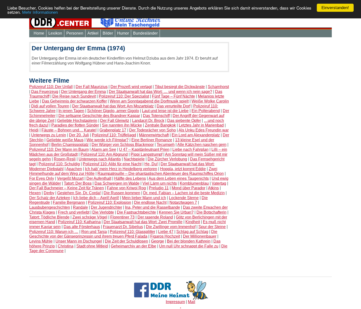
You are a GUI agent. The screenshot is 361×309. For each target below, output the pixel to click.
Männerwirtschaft (154, 135)
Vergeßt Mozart (70, 178)
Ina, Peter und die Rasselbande (152, 207)
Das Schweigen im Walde (117, 183)
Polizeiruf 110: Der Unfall (51, 87)
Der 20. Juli (79, 135)
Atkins (213, 188)
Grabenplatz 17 (112, 130)
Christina (65, 246)
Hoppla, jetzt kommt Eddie (183, 169)
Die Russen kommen (122, 193)
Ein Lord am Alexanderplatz (196, 135)
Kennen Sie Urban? (176, 212)
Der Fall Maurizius (92, 87)
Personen (74, 33)
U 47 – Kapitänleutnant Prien (144, 149)
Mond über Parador (188, 188)
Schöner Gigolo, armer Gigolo (113, 111)
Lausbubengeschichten (49, 207)
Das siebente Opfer (184, 120)
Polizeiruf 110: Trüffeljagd (114, 135)
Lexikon (55, 33)
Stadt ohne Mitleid (92, 246)
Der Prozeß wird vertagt (131, 87)
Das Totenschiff (156, 116)
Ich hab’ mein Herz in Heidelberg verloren (121, 169)
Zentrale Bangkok (160, 125)
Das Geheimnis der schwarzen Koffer (74, 101)
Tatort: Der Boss (78, 183)
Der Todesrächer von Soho (152, 130)
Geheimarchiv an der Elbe (133, 246)
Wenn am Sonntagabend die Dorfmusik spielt (149, 101)
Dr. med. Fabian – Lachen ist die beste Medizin (184, 193)
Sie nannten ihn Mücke (122, 125)
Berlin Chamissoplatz (70, 144)
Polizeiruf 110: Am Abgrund (104, 154)
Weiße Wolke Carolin (210, 101)
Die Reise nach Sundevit (74, 96)
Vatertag (219, 183)
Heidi (34, 130)
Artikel (92, 33)
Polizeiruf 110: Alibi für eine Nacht (112, 164)
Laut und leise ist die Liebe (165, 111)
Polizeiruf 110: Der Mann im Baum (59, 149)
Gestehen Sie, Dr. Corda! (79, 193)
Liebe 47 (165, 232)
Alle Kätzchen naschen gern (201, 144)
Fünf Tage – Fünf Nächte (173, 96)
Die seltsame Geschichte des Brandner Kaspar (99, 116)
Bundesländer (145, 33)
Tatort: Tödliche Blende (49, 217)
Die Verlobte (103, 212)
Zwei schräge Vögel (89, 217)
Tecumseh (166, 144)
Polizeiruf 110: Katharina (79, 222)
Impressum (175, 302)
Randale (80, 207)
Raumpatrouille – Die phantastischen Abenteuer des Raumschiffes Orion (160, 173)
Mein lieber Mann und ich (144, 198)
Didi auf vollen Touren (50, 106)
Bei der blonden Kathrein (188, 241)
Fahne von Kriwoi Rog (126, 188)
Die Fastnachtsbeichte (136, 212)
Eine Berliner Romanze (151, 140)
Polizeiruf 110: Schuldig (59, 164)
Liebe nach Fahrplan (190, 149)
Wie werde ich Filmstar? (107, 140)
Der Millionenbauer (199, 236)
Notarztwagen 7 (183, 202)
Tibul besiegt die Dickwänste (180, 87)
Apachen (74, 169)
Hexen (35, 193)
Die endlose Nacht (150, 202)
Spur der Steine (212, 227)
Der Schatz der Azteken (49, 198)
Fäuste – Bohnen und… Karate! (69, 130)
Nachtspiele (134, 159)
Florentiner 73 (122, 217)
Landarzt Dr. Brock (148, 120)
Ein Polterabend (206, 111)
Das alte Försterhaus (82, 227)
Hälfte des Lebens (130, 178)
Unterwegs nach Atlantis (100, 159)
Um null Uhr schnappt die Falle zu (188, 246)
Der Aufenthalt (98, 178)
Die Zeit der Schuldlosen (126, 241)
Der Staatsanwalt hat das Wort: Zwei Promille (143, 222)
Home (39, 33)
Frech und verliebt (73, 212)
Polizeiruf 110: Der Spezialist (124, 96)
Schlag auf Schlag (192, 232)
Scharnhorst (218, 87)
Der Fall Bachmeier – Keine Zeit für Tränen (66, 188)
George (157, 241)
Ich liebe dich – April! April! (96, 198)
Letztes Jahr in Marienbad (201, 125)
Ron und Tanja (94, 232)
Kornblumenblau (194, 183)
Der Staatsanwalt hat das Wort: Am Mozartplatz (113, 106)
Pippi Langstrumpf (146, 154)
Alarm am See (103, 149)
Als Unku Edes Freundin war (204, 130)
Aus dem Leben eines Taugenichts (179, 178)
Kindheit (192, 222)
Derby (49, 193)
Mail (191, 302)
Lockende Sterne (184, 198)
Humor (123, 33)
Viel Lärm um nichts (159, 183)
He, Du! (151, 164)
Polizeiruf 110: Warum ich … (53, 232)
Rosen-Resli (65, 159)
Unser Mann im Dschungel (79, 241)
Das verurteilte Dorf (173, 106)
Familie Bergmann (69, 202)
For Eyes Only (41, 178)
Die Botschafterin (211, 212)
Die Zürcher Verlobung (167, 159)
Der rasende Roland (155, 217)
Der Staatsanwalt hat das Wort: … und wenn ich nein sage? (160, 92)
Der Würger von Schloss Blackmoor (123, 144)
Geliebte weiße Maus (64, 140)
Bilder (108, 33)
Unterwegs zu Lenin (48, 135)
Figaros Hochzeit (165, 236)
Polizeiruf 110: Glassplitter (132, 232)
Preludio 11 (159, 188)
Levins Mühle (41, 241)
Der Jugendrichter (106, 207)
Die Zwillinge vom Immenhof (170, 227)
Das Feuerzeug (44, 92)
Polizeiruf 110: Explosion (109, 202)
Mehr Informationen (40, 12)
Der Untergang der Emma (83, 92)
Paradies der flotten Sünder (75, 125)
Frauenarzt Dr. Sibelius (123, 227)
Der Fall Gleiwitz (114, 120)
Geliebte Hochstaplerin (77, 120)
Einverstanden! (335, 7)
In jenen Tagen (71, 111)
